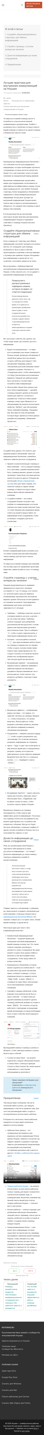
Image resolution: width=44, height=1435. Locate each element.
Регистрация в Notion (33, 5)
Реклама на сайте (10, 1355)
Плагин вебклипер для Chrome (15, 1396)
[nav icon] (3, 5)
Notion (6, 101)
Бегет (36, 1428)
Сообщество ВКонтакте (12, 1349)
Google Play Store (9, 1377)
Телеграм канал (9, 1346)
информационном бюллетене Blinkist (17, 917)
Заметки (6, 104)
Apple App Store (9, 1371)
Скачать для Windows (11, 1383)
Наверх (36, 234)
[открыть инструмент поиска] (22, 5)
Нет (30, 1271)
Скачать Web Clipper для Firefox (16, 1403)
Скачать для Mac (9, 1390)
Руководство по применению (23, 101)
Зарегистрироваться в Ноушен (16, 1341)
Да (15, 1271)
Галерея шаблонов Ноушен (17, 1186)
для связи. (26, 1431)
